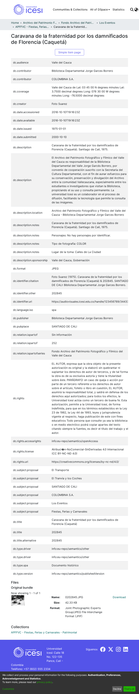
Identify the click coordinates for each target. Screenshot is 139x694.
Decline (117, 688)
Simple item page (69, 52)
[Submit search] (132, 9)
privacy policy (44, 682)
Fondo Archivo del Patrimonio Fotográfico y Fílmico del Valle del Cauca (78, 22)
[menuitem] (100, 9)
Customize (8, 688)
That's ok (129, 688)
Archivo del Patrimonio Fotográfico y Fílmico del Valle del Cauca (40, 22)
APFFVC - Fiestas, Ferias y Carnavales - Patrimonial (32, 26)
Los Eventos (107, 22)
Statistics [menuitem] (118, 9)
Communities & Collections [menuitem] (70, 9)
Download (119, 597)
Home (15, 22)
